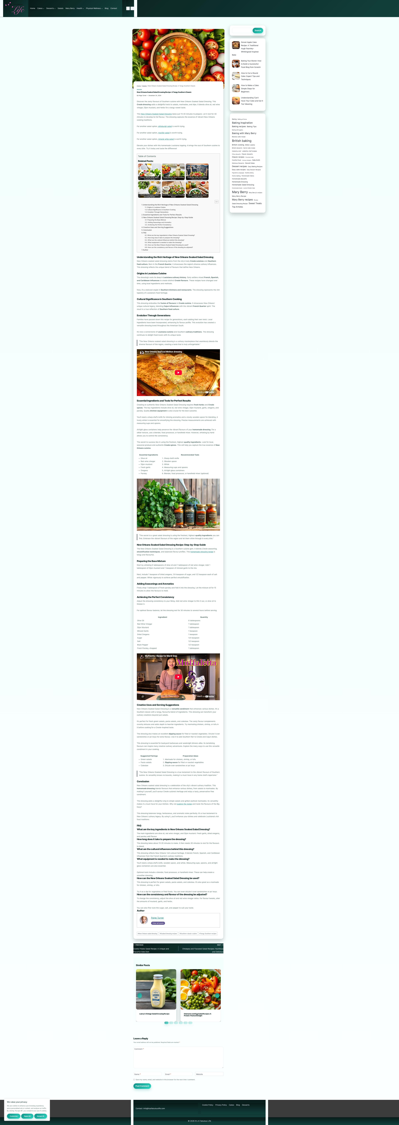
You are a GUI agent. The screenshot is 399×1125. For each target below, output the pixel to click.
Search (258, 30)
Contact (113, 8)
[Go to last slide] (140, 995)
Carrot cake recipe (249, 148)
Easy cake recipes (239, 170)
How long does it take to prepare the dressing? (164, 237)
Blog (106, 8)
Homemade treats (237, 188)
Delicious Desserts (238, 163)
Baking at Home (242, 119)
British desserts (237, 148)
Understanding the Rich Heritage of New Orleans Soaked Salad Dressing (170, 205)
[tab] (166, 1023)
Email (168, 1074)
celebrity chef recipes (249, 151)
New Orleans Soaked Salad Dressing (156, 114)
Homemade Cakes (248, 176)
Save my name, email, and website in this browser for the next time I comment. (165, 1080)
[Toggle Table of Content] (215, 201)
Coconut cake (249, 157)
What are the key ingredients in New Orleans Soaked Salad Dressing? (171, 235)
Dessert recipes (239, 166)
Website (199, 1074)
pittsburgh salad (165, 126)
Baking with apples (237, 130)
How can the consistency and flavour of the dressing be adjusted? (170, 247)
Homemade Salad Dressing (243, 185)
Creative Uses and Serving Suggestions (158, 227)
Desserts (245, 1105)
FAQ (144, 233)
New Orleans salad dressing (147, 933)
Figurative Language (238, 173)
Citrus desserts (236, 154)
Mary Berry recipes (242, 199)
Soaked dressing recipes (168, 933)
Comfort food (236, 160)
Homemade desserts (239, 179)
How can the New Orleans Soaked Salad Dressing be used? (168, 245)
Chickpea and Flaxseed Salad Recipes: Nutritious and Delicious (202, 948)
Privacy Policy (221, 1105)
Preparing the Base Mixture (156, 220)
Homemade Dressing (240, 182)
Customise (14, 1116)
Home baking (236, 176)
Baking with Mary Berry (244, 133)
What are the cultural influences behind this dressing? (166, 240)
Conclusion (147, 230)
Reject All (27, 1116)
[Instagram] (132, 8)
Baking (234, 119)
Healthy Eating (249, 173)
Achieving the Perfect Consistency (159, 225)
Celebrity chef (236, 151)
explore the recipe (184, 804)
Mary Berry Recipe (239, 196)
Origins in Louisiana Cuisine (156, 207)
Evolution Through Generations (158, 212)
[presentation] (156, 989)
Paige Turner (143, 95)
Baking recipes (239, 126)
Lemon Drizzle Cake (249, 188)
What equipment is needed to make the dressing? (165, 242)
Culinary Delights (246, 160)
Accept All (40, 1116)
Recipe (256, 200)
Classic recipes (238, 157)
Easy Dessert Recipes (254, 170)
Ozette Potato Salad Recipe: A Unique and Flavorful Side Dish (151, 948)
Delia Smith (256, 160)
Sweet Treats (255, 203)
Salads (60, 8)
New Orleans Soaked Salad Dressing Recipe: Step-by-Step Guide (168, 217)
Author (145, 250)
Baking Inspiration (242, 122)
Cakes (231, 1105)
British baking (241, 141)
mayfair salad (164, 133)
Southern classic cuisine (188, 933)
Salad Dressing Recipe (240, 203)
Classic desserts (247, 154)
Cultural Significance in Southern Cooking (161, 210)
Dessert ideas (250, 163)
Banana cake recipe (238, 137)
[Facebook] (128, 8)
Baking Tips (251, 126)
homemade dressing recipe (201, 552)
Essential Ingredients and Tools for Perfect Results (162, 215)
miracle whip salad (166, 139)
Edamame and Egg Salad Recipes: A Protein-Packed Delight (197, 1015)
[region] (27, 1110)
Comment (139, 1049)
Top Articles (237, 207)
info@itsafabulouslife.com (154, 1108)
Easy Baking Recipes (255, 166)
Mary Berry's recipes (255, 192)
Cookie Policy (207, 1105)
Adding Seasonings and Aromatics (159, 222)
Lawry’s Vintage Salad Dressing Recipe (154, 1014)
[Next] (217, 995)
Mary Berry (70, 8)
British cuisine (250, 145)
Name (137, 1074)
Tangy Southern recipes (207, 933)
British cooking (238, 145)
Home (32, 8)
